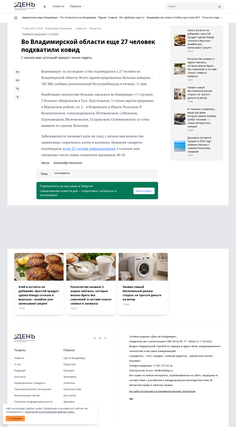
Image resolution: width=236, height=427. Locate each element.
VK (17, 72)
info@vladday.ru (163, 370)
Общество (95, 28)
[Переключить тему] (45, 6)
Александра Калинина (58, 28)
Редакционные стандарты (29, 383)
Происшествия (72, 389)
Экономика (69, 376)
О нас (17, 364)
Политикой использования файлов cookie (49, 411)
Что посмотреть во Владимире (78, 17)
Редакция (20, 370)
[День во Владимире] (25, 338)
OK (17, 80)
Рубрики (75, 6)
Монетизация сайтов (27, 395)
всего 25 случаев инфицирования (89, 148)
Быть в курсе (144, 190)
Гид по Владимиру (74, 358)
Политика (69, 383)
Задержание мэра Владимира (40, 17)
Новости (58, 6)
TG (17, 88)
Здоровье (69, 401)
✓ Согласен (15, 418)
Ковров (112, 17)
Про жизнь (69, 395)
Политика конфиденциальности (33, 401)
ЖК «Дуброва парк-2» (132, 17)
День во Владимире (25, 6)
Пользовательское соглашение (32, 389)
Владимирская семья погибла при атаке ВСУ (173, 17)
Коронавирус (62, 173)
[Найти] (219, 6)
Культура (68, 370)
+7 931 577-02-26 (163, 365)
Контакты (20, 376)
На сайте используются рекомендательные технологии (162, 391)
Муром (102, 17)
